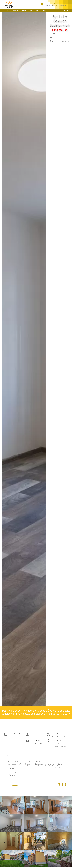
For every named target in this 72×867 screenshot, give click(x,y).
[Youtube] (65, 11)
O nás (30, 10)
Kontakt (44, 10)
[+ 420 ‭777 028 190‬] (55, 4)
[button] (0, 359)
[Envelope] (67, 11)
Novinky (37, 10)
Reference (24, 10)
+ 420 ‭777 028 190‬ (63, 4)
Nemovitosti (15, 10)
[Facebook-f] (60, 11)
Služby (7, 10)
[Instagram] (62, 11)
